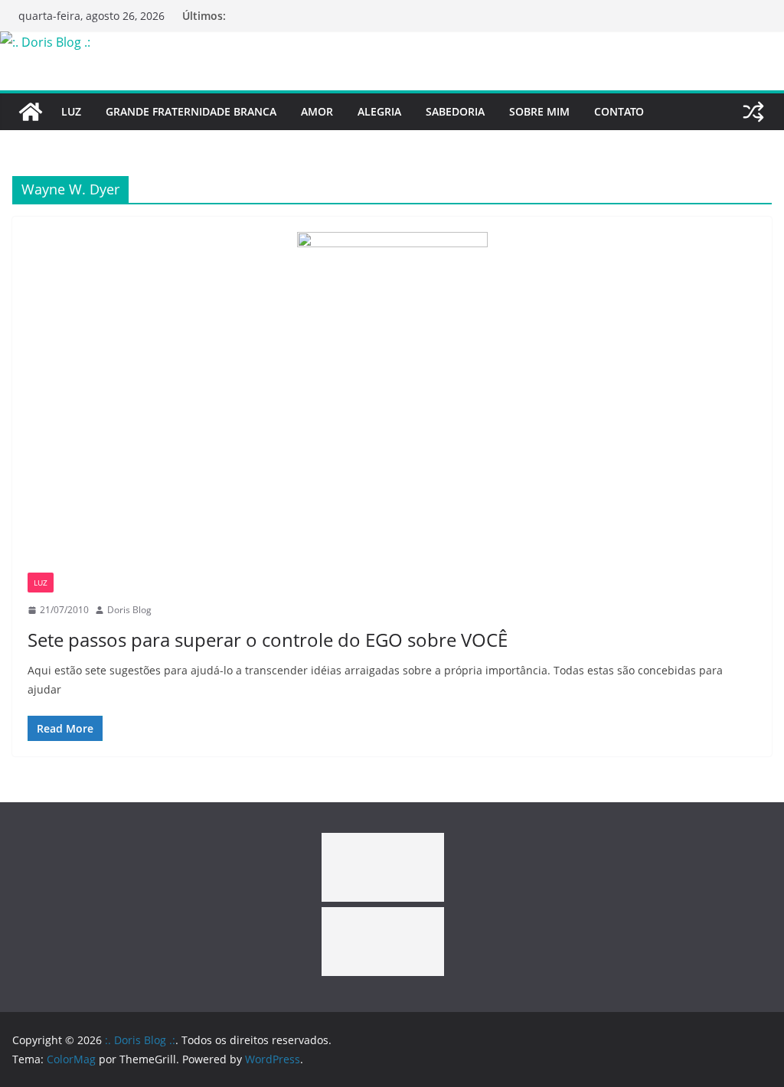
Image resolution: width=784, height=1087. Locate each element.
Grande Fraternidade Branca (191, 111)
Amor (317, 111)
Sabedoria (455, 111)
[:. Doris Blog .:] (45, 42)
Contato (619, 111)
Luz (71, 111)
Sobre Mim (539, 111)
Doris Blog (129, 609)
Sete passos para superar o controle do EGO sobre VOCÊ (268, 639)
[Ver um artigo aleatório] (753, 111)
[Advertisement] (383, 867)
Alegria (379, 111)
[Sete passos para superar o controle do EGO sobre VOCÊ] (392, 402)
